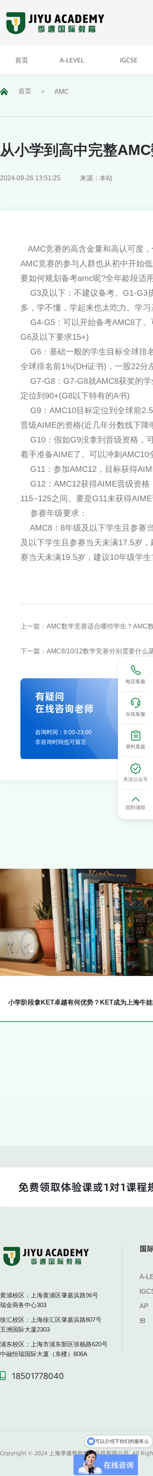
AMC (61, 91)
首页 (24, 91)
